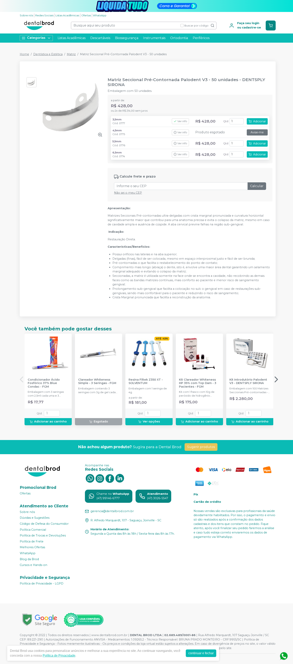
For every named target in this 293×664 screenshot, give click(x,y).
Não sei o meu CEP (128, 192)
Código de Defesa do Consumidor (44, 524)
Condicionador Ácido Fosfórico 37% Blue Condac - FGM (44, 383)
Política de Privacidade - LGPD (41, 583)
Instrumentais (154, 38)
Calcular (257, 186)
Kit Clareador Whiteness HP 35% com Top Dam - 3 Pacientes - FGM (197, 383)
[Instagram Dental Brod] (100, 478)
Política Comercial (33, 529)
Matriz (71, 54)
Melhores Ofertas (32, 547)
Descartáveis (100, 38)
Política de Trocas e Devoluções (43, 535)
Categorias (36, 38)
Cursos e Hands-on (33, 565)
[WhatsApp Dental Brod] (90, 478)
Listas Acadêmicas (67, 15)
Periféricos (201, 38)
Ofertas (86, 15)
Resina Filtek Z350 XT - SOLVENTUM (146, 381)
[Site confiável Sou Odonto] (83, 620)
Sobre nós (26, 15)
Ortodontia (179, 38)
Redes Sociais (44, 15)
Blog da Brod (29, 559)
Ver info (182, 121)
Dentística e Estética (48, 54)
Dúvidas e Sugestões (34, 518)
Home (24, 54)
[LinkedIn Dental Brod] (120, 478)
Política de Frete (31, 541)
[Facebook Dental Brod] (110, 478)
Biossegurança (126, 38)
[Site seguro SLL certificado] (40, 620)
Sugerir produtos (201, 447)
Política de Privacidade (59, 655)
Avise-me (257, 132)
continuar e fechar (201, 653)
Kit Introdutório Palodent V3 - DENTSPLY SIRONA (248, 381)
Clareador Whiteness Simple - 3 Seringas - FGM (97, 381)
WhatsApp (99, 15)
